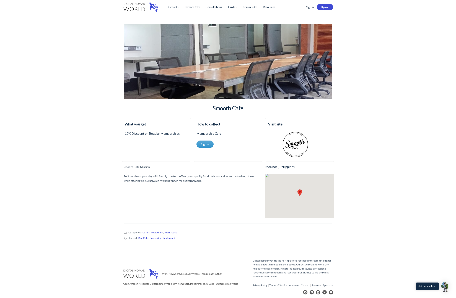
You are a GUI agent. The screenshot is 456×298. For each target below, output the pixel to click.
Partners (317, 285)
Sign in (310, 7)
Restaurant (169, 237)
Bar (140, 237)
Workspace (170, 232)
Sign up (325, 7)
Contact (305, 285)
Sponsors (328, 285)
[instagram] (312, 292)
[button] (445, 287)
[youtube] (331, 292)
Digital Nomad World (264, 260)
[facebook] (305, 292)
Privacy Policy (260, 285)
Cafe (145, 237)
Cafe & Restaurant (152, 232)
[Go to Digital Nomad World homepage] (141, 6)
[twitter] (324, 292)
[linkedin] (318, 292)
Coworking (155, 237)
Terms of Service (278, 285)
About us (294, 285)
